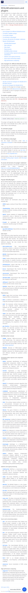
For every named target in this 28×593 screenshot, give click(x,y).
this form (23, 150)
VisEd (4, 313)
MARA (4, 361)
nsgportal (5, 570)
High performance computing (11, 60)
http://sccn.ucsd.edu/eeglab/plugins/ (10, 168)
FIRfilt (4, 204)
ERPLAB (5, 484)
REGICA (4, 430)
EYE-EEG (5, 490)
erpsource (5, 564)
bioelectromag (6, 509)
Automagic (5, 444)
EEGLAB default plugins (10, 43)
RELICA (4, 410)
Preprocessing (7, 49)
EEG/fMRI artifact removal (10, 51)
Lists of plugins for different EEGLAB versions (14, 31)
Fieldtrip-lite (6, 469)
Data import (7, 47)
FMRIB (4, 338)
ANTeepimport (6, 264)
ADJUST (4, 383)
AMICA (4, 453)
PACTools (5, 545)
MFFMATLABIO (6, 277)
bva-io (4, 269)
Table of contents (6, 29)
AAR (4, 304)
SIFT (4, 521)
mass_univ (5, 498)
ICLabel (4, 222)
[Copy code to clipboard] (25, 118)
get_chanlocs (6, 326)
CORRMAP (5, 391)
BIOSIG (4, 254)
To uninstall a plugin (8, 35)
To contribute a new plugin (9, 37)
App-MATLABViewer (8, 229)
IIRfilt (4, 295)
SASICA (4, 438)
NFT (4, 532)
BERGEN (5, 348)
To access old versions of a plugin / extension (14, 39)
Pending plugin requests (12, 158)
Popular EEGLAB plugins (9, 41)
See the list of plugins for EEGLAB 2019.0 (13, 85)
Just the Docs (8, 591)
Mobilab (5, 286)
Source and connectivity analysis (12, 58)
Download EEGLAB (4, 5)
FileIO (4, 258)
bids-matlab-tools (7, 246)
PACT (4, 558)
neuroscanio (6, 273)
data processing (17, 89)
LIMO (4, 477)
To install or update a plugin (10, 33)
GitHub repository (9, 345)
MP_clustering (6, 419)
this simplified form (12, 153)
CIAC (4, 402)
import (8, 89)
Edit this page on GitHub (5, 587)
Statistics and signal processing (12, 56)
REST (4, 299)
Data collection (8, 45)
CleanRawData (6, 208)
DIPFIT (4, 214)
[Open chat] (24, 589)
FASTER (4, 370)
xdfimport (5, 282)
